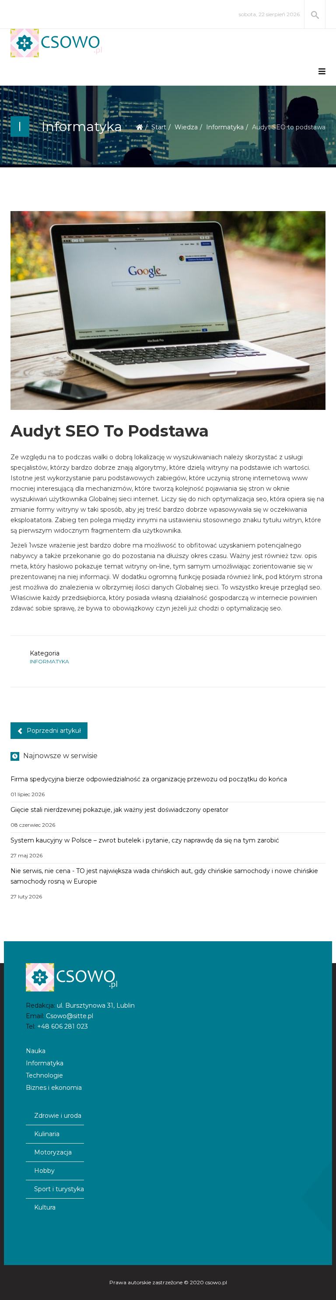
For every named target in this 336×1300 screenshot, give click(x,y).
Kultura (45, 1207)
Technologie (44, 1075)
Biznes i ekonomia (54, 1088)
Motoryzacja (53, 1152)
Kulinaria (47, 1134)
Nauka (36, 1051)
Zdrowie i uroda (57, 1116)
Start (158, 127)
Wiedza (186, 127)
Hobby (44, 1171)
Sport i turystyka (59, 1189)
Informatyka (225, 127)
